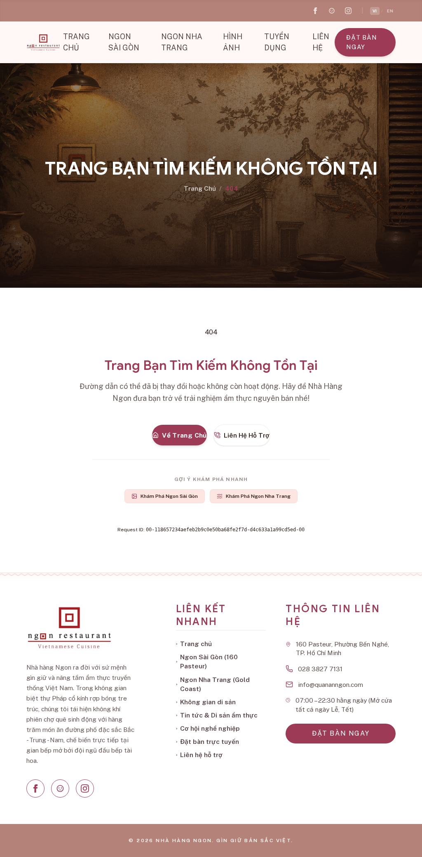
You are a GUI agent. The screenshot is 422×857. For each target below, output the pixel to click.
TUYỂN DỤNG (276, 42)
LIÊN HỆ (320, 42)
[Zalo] (60, 788)
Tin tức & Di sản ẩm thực (217, 715)
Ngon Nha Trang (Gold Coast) (213, 684)
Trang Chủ (200, 188)
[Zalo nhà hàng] (331, 10)
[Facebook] (35, 788)
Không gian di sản (206, 701)
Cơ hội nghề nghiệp (208, 728)
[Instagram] (85, 788)
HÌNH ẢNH (232, 42)
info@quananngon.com (330, 684)
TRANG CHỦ (76, 42)
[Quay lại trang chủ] (43, 42)
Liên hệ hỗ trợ (199, 754)
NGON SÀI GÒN (123, 42)
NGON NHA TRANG (181, 42)
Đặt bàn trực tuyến (207, 741)
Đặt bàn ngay (361, 42)
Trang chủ (194, 643)
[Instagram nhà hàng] (348, 10)
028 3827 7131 (320, 668)
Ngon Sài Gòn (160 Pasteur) (207, 661)
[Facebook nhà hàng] (315, 10)
